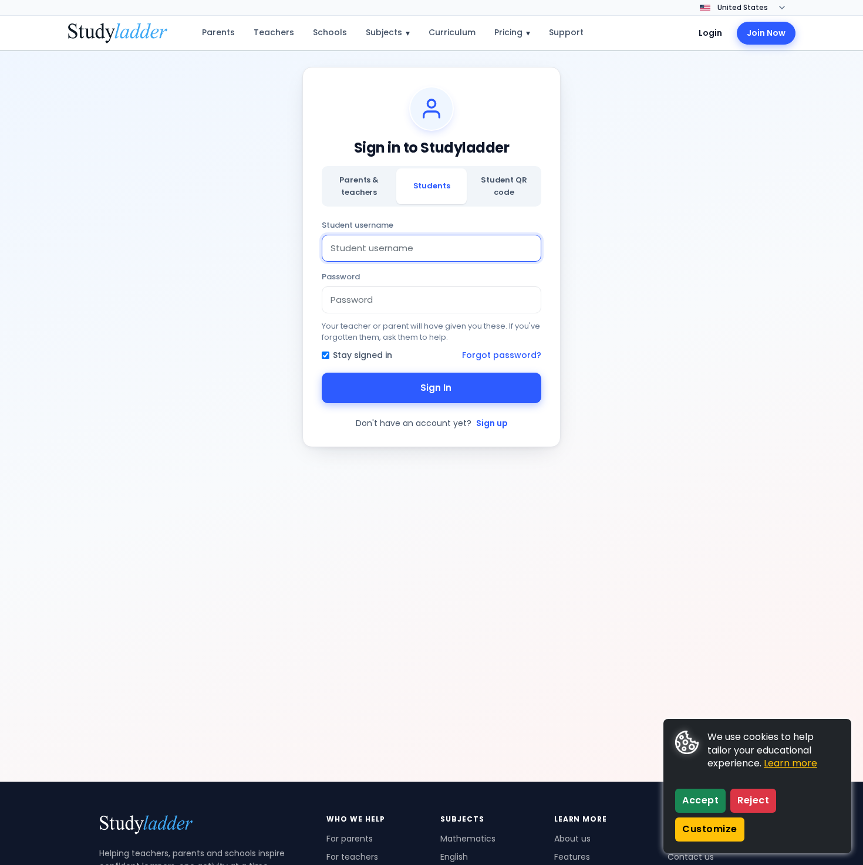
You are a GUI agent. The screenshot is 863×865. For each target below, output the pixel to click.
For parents (349, 838)
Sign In (436, 387)
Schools (330, 32)
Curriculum (452, 32)
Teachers (274, 32)
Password (341, 276)
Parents (218, 32)
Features (572, 857)
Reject (753, 800)
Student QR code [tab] (504, 185)
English (454, 857)
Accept (700, 800)
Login (710, 33)
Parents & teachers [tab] (359, 185)
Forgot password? (501, 355)
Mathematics (467, 838)
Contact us (691, 857)
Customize (709, 829)
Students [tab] (431, 185)
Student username (357, 225)
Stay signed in (362, 355)
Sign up (492, 423)
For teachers (352, 857)
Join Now (766, 33)
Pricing (512, 32)
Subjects (388, 32)
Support (566, 32)
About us (572, 838)
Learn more (790, 763)
